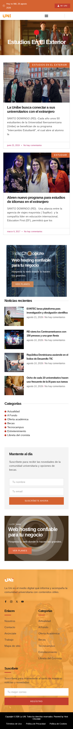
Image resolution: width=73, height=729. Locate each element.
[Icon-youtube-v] (22, 601)
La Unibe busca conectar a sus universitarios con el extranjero (31, 109)
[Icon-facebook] (5, 601)
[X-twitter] (17, 601)
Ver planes (22, 284)
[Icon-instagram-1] (11, 601)
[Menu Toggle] (46, 16)
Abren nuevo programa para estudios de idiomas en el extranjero (36, 200)
